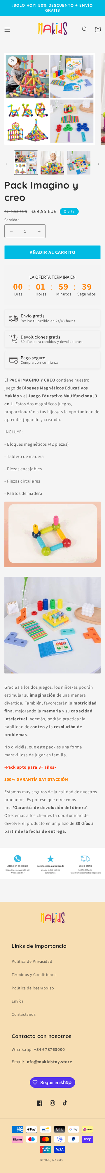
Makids (57, 1160)
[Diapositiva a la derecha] (98, 164)
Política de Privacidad (32, 961)
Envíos (18, 1001)
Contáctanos (24, 1014)
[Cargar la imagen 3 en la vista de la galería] (78, 162)
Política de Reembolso (33, 988)
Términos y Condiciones (34, 974)
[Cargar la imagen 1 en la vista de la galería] (26, 162)
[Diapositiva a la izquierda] (6, 164)
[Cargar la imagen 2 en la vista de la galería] (52, 162)
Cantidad (12, 219)
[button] (7, 29)
